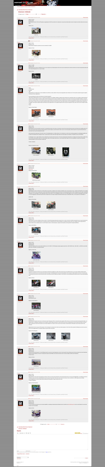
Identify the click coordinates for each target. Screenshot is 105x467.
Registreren (22, 6)
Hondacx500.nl (31, 60)
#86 (29, 293)
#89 (29, 372)
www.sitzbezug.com (71, 404)
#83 (29, 215)
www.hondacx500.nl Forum (23, 9)
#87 (29, 316)
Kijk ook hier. (31, 169)
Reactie (26, 6)
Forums (19, 6)
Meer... (81, 433)
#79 (29, 85)
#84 (29, 240)
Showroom (30, 9)
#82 (29, 186)
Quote (87, 17)
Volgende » (43, 14)
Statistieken (33, 6)
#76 (29, 17)
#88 (29, 346)
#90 (29, 398)
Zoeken (29, 6)
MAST (19, 19)
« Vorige (26, 14)
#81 (29, 163)
